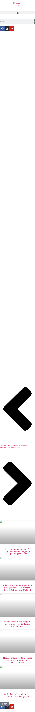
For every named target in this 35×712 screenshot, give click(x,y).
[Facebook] (2, 28)
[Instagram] (7, 28)
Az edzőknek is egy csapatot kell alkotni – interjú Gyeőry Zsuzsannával (17, 624)
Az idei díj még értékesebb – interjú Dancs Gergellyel (17, 695)
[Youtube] (11, 28)
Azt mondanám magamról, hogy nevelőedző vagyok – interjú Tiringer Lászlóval (17, 551)
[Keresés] (34, 21)
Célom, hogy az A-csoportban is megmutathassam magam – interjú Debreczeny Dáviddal (17, 587)
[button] (17, 12)
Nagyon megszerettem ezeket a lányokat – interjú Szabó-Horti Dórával (17, 660)
